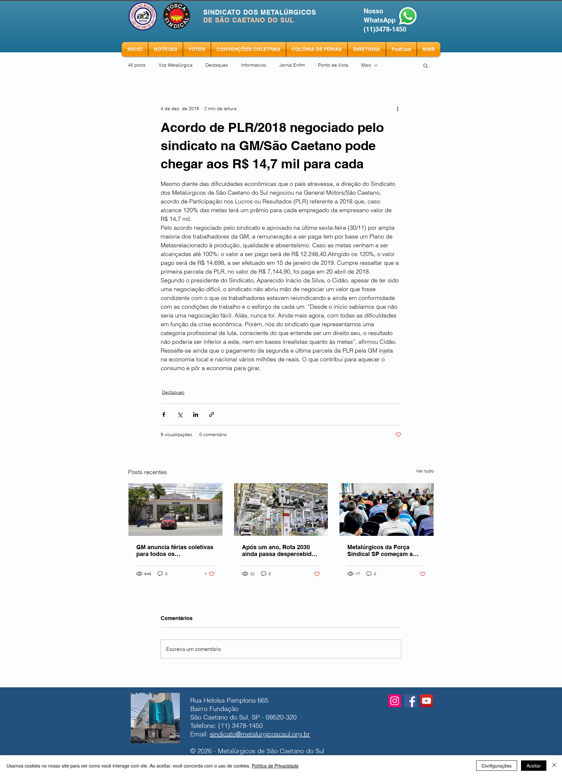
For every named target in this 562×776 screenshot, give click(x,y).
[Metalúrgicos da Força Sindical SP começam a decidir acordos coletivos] (387, 509)
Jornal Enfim (292, 65)
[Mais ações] (397, 108)
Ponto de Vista (333, 65)
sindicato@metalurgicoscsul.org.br (260, 734)
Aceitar (534, 765)
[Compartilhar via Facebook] (164, 414)
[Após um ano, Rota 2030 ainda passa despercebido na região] (281, 509)
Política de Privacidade (275, 765)
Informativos (253, 65)
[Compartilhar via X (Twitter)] (180, 414)
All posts (137, 65)
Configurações (497, 765)
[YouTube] (426, 700)
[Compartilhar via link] (211, 414)
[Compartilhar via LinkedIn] (196, 414)
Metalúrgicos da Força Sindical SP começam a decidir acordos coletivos (382, 550)
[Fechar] (554, 765)
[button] (425, 65)
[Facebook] (410, 700)
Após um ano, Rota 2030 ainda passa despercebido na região (278, 550)
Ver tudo (425, 471)
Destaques (217, 65)
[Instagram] (394, 700)
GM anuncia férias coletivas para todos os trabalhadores (174, 550)
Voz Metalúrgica (176, 65)
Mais (366, 65)
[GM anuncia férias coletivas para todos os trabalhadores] (175, 509)
